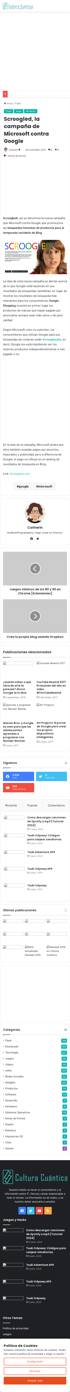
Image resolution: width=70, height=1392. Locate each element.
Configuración (35, 1361)
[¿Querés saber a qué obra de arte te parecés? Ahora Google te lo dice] (18, 669)
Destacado (11, 1046)
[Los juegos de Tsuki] (13, 951)
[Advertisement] (35, 51)
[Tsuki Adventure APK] (14, 857)
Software (10, 1094)
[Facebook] (32, 539)
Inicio (9, 103)
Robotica (10, 1130)
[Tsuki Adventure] (57, 925)
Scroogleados (52, 339)
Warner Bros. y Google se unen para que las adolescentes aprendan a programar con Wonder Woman (18, 732)
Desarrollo (11, 1100)
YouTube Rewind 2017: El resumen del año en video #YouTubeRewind (51, 687)
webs (18, 111)
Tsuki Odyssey (37, 885)
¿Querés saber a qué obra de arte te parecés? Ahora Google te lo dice (17, 687)
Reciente (11, 805)
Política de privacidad (16, 1328)
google (24, 486)
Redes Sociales (14, 1076)
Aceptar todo (35, 1380)
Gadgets (10, 1082)
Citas (8, 1142)
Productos (11, 1088)
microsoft (45, 486)
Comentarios (56, 805)
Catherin (13, 149)
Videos (9, 1064)
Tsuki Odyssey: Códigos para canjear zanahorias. (44, 837)
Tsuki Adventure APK (41, 852)
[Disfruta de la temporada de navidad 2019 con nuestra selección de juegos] (57, 951)
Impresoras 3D (14, 1136)
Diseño (9, 1124)
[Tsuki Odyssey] (14, 891)
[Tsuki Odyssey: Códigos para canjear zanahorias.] (14, 841)
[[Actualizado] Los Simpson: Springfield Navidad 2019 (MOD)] (35, 951)
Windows (30, 111)
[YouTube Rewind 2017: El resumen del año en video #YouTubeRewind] (52, 669)
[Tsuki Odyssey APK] (14, 874)
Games (9, 1148)
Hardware (11, 1106)
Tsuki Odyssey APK (39, 869)
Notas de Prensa (15, 1118)
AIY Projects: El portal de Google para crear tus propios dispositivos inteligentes (51, 730)
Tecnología (11, 1052)
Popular (32, 805)
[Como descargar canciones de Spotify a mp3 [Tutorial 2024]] (14, 823)
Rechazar (35, 1371)
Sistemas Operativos (17, 1112)
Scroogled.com (20, 473)
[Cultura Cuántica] (18, 6)
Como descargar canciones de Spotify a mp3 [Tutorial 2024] (46, 821)
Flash (18, 103)
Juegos (9, 1058)
